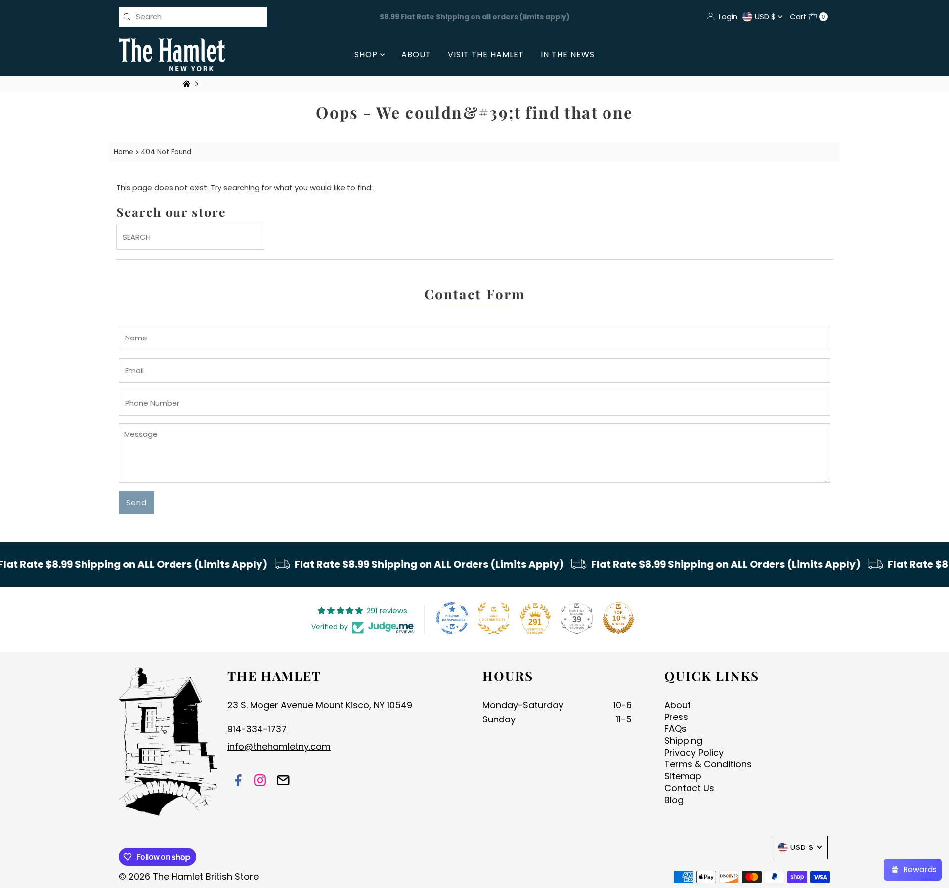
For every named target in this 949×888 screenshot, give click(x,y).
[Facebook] (238, 781)
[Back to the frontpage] (188, 83)
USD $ (766, 16)
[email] (283, 781)
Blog (674, 800)
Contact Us (689, 788)
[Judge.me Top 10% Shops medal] (618, 618)
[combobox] (193, 17)
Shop (367, 54)
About (416, 54)
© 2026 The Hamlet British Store (189, 876)
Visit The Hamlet (486, 54)
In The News (568, 54)
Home (123, 152)
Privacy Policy (694, 752)
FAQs (675, 728)
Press (676, 717)
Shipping (683, 740)
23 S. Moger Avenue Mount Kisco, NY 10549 (319, 705)
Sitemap (682, 776)
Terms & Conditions (708, 764)
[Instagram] (260, 781)
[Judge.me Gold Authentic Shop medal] (494, 618)
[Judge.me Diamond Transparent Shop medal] (452, 618)
